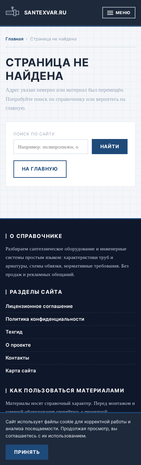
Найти (109, 147)
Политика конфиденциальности (45, 319)
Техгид (14, 332)
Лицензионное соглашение (39, 306)
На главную (40, 169)
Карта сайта (21, 371)
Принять (27, 452)
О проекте (18, 345)
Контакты (17, 358)
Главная (15, 38)
